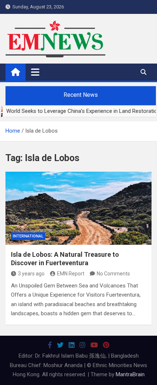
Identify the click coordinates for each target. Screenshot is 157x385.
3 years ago (31, 274)
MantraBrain (130, 374)
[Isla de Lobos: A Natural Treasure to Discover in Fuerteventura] (78, 208)
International (28, 236)
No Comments (113, 274)
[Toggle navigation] (35, 72)
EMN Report (70, 274)
